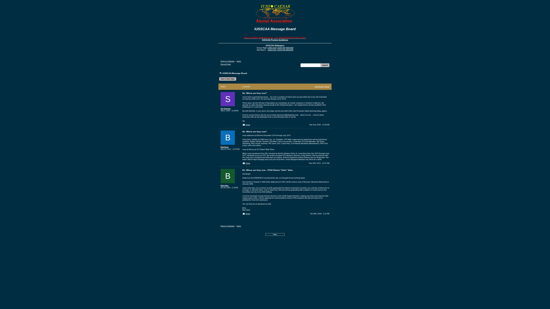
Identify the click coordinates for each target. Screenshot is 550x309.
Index (239, 61)
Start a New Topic (228, 79)
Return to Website (227, 61)
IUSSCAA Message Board (234, 73)
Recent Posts (226, 64)
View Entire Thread (322, 87)
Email (248, 125)
